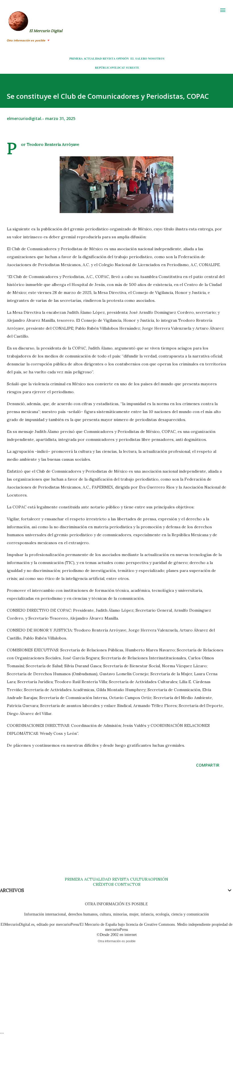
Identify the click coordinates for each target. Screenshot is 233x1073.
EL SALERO (138, 58)
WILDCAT (118, 68)
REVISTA (109, 58)
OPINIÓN (122, 58)
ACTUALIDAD (93, 58)
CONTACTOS (127, 884)
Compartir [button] (207, 765)
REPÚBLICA (103, 68)
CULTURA (140, 879)
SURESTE (132, 68)
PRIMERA (76, 58)
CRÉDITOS (103, 884)
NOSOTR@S (156, 58)
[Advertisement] (116, 828)
